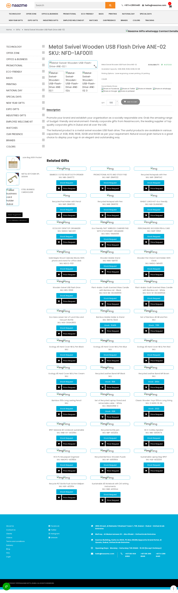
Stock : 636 (110, 411)
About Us (10, 526)
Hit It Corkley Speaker (153, 430)
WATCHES (93, 20)
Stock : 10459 (110, 325)
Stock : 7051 (154, 325)
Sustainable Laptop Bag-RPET (154, 457)
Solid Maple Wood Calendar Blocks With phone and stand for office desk (66, 259)
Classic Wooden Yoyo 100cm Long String (154, 400)
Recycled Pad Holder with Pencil (66, 201)
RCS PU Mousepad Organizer (66, 457)
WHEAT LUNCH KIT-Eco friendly (153, 201)
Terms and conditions (15, 541)
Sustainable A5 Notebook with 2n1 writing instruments (110, 485)
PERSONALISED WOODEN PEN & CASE (154, 228)
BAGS (101, 14)
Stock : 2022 (153, 408)
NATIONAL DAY (128, 14)
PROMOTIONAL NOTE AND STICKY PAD (110, 174)
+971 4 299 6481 (132, 5)
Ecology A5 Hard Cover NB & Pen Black (66, 346)
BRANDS (124, 20)
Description (53, 109)
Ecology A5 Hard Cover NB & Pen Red (153, 346)
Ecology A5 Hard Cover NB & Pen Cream (67, 373)
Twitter (53, 530)
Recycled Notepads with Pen (154, 174)
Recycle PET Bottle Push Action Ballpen (66, 483)
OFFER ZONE (31, 14)
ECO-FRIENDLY (87, 14)
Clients (9, 533)
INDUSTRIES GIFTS (50, 20)
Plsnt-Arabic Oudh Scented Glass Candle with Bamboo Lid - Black (110, 288)
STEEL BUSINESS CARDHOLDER (28, 190)
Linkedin (54, 537)
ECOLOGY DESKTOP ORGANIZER (66, 228)
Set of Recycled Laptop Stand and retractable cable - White (110, 401)
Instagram (55, 533)
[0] (170, 6)
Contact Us (11, 530)
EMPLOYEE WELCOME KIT (73, 20)
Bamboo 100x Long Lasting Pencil (66, 400)
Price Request (69, 188)
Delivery (9, 545)
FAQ (8, 553)
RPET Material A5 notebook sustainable (66, 430)
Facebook (54, 526)
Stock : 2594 (153, 381)
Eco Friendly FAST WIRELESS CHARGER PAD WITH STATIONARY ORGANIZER (110, 229)
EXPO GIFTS (33, 20)
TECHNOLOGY (15, 14)
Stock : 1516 (110, 381)
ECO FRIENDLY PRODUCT (17, 220)
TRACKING (149, 20)
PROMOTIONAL (69, 14)
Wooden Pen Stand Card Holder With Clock (154, 259)
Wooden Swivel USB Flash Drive (66, 287)
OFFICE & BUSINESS (50, 14)
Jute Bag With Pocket (32, 157)
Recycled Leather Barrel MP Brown (154, 373)
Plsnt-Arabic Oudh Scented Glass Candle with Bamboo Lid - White (154, 288)
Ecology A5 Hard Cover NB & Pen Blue (110, 346)
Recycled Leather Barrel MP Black (110, 373)
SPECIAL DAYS (146, 14)
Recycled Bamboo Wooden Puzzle (110, 457)
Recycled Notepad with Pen (110, 201)
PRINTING (113, 14)
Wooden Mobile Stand (110, 258)
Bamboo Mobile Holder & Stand (110, 317)
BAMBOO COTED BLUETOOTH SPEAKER (66, 174)
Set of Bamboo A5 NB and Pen (153, 317)
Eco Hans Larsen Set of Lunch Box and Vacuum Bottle (66, 318)
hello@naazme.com (155, 5)
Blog (8, 549)
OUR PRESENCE (109, 20)
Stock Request (66, 183)
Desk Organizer (14, 214)
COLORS (136, 20)
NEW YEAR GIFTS (16, 20)
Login (8, 556)
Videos (9, 537)
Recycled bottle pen (110, 430)
